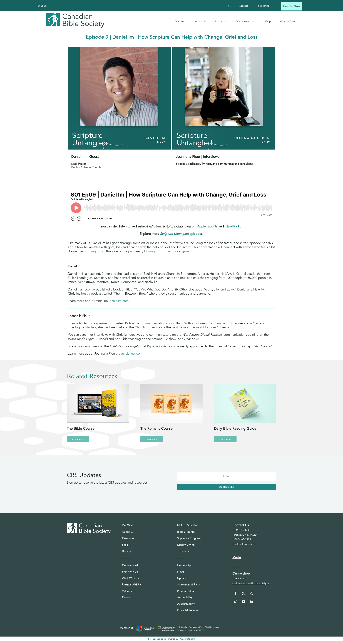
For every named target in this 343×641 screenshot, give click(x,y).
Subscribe (263, 6)
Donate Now (291, 6)
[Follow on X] (243, 593)
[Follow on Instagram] (251, 593)
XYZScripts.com (187, 638)
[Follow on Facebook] (235, 593)
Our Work (180, 21)
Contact (243, 6)
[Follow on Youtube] (243, 601)
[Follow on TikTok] (235, 601)
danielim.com (119, 300)
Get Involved (243, 21)
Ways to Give (287, 21)
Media (236, 557)
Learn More (78, 439)
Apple (201, 226)
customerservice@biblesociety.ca (250, 583)
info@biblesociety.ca (243, 544)
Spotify (213, 226)
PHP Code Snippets (157, 638)
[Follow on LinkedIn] (251, 601)
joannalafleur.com (130, 353)
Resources (221, 21)
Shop (268, 21)
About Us (200, 21)
